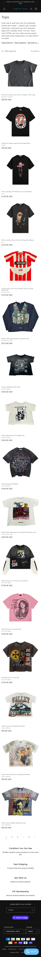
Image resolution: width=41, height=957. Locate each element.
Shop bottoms (7, 43)
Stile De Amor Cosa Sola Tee (11, 629)
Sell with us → (33, 43)
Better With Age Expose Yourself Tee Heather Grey (19, 532)
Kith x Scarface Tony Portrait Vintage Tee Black (18, 240)
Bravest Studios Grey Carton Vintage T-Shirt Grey (18, 95)
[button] (4, 9)
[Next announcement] (37, 2)
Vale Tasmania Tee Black (10, 484)
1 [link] (6, 837)
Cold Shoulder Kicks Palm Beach (19, 946)
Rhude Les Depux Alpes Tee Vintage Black (16, 143)
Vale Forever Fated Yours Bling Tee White (16, 774)
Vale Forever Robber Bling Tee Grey (14, 823)
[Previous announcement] (4, 2)
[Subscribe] (32, 910)
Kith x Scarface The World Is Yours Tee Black (17, 191)
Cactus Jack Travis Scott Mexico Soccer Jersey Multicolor (17, 289)
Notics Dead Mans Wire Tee (11, 387)
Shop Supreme (20, 43)
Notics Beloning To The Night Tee (13, 435)
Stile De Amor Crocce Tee (10, 677)
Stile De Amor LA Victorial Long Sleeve (15, 581)
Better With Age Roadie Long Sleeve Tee (15, 338)
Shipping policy (14, 952)
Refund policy (13, 949)
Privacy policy (23, 949)
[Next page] (34, 837)
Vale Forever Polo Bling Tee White (13, 726)
